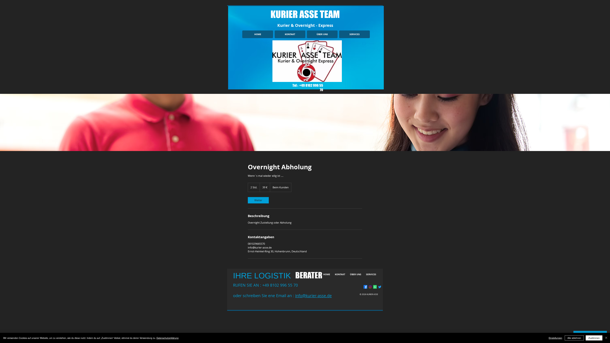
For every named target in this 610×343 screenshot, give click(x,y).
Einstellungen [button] (555, 338)
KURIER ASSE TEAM (305, 14)
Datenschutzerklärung (167, 338)
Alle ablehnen (574, 338)
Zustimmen (594, 338)
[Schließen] (606, 337)
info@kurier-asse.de (313, 295)
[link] (258, 200)
